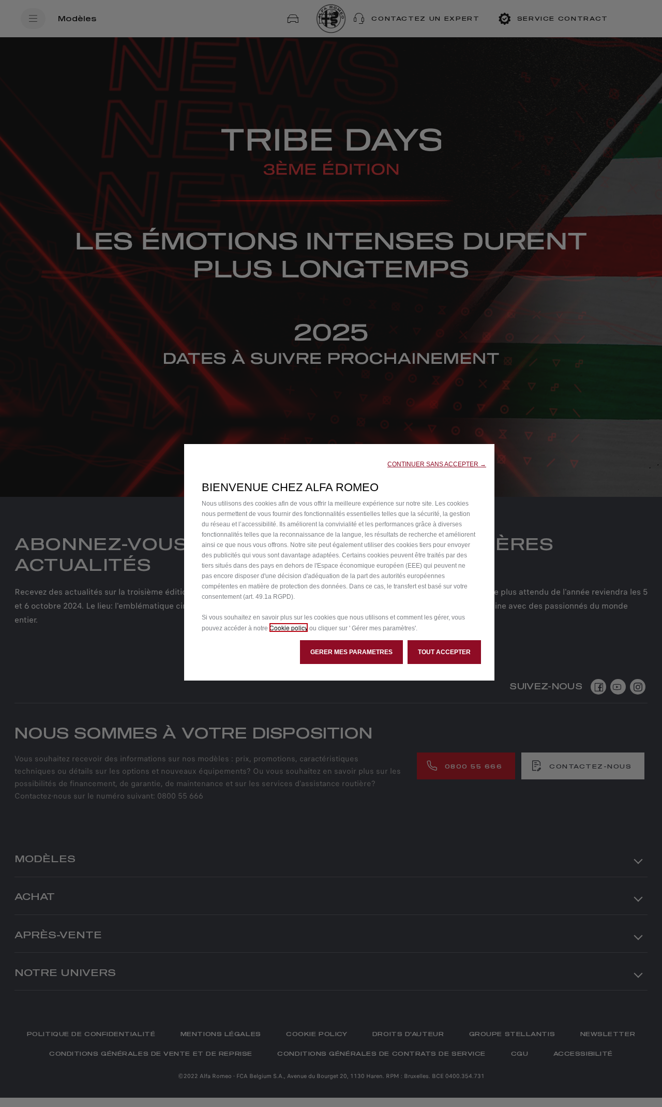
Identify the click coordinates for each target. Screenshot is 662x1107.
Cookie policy (288, 627)
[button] (436, 464)
